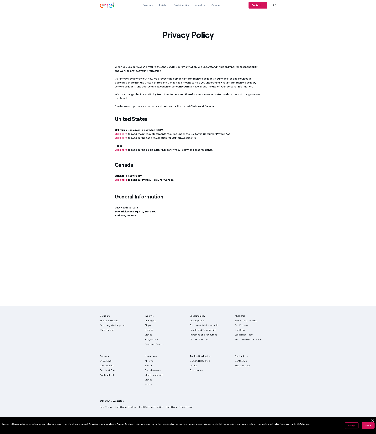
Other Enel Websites (112, 400)
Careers (215, 5)
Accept (368, 425)
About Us (200, 5)
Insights (163, 5)
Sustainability (181, 5)
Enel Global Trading (125, 407)
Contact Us (257, 5)
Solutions (148, 5)
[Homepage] (107, 5)
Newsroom (151, 356)
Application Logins (200, 356)
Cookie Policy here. (301, 424)
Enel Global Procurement (179, 407)
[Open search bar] (272, 5)
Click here (121, 134)
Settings (352, 425)
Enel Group (106, 407)
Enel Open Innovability (151, 407)
